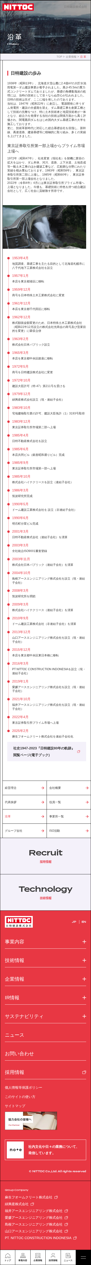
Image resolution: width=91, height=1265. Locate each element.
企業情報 (71, 56)
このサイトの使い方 (20, 1097)
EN (84, 922)
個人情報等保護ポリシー (23, 1087)
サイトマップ (15, 1106)
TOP (59, 56)
